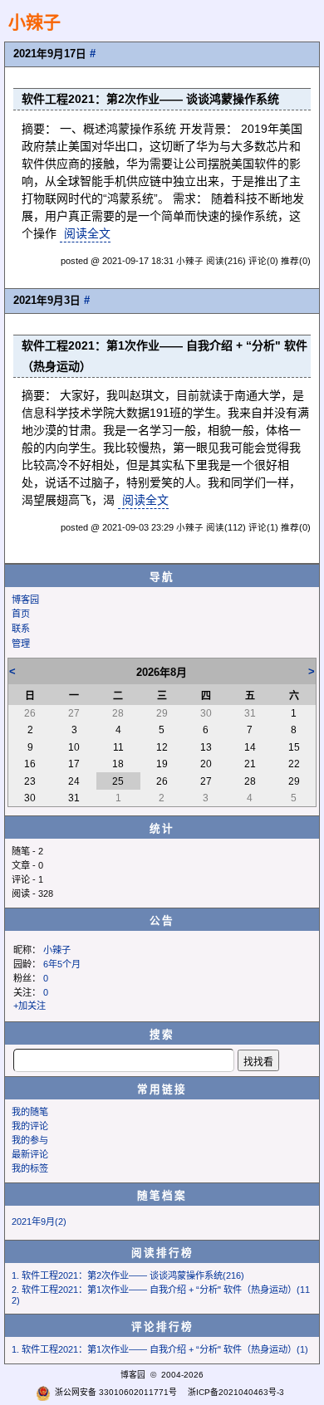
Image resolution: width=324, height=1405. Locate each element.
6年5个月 (62, 964)
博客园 (25, 600)
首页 (21, 614)
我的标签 (30, 1168)
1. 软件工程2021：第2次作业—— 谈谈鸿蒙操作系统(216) (128, 1275)
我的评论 (30, 1126)
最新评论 (30, 1154)
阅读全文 (87, 233)
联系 (21, 629)
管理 (21, 644)
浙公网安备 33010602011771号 (116, 1392)
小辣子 (34, 22)
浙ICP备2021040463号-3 (236, 1392)
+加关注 (29, 1006)
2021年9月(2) (39, 1221)
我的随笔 (30, 1112)
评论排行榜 (162, 1327)
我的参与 (30, 1140)
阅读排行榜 (162, 1253)
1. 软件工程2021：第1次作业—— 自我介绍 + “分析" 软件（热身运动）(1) (160, 1349)
